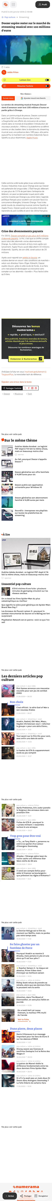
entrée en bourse (30, 257)
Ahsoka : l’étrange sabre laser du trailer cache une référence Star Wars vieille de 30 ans (32, 858)
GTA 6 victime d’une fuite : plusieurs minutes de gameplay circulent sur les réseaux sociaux (30, 590)
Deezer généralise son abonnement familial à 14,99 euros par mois (31, 498)
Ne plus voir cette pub (12, 434)
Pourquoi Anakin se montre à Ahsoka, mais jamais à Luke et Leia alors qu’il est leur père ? (32, 955)
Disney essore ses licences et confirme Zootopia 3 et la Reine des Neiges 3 (33, 1051)
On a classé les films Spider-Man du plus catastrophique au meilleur (21, 599)
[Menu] (13, 4)
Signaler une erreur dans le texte (17, 382)
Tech (30, 393)
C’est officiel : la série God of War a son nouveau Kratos (32, 708)
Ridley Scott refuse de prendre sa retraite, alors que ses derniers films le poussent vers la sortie (33, 985)
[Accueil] (5, 4)
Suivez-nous (8, 98)
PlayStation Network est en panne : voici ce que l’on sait (26, 621)
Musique (19, 393)
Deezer (7, 393)
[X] (18, 1191)
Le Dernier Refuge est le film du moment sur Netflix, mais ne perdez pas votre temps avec (33, 933)
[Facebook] (26, 1191)
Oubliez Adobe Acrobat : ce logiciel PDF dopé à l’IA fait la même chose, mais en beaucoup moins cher (31, 448)
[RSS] (33, 1191)
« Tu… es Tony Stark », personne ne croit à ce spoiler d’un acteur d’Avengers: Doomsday (33, 843)
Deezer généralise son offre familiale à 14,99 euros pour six (32, 473)
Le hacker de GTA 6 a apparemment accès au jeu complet (32, 751)
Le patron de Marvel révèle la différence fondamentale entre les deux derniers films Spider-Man (32, 1065)
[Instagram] (22, 1191)
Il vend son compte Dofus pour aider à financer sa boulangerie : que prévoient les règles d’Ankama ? (33, 873)
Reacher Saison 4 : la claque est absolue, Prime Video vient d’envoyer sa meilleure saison (32, 970)
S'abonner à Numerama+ (23, 358)
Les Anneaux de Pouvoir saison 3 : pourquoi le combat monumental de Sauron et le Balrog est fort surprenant (26, 613)
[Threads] (41, 1191)
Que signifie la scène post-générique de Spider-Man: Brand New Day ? (26, 606)
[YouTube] (10, 1191)
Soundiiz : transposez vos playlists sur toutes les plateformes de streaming (31, 512)
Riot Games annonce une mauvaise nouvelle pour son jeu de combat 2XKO (32, 690)
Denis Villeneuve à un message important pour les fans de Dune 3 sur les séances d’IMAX (33, 1036)
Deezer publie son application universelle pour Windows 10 (29, 486)
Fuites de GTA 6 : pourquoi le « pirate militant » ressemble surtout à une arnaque (30, 824)
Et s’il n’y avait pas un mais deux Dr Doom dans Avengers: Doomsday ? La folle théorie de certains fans (33, 1080)
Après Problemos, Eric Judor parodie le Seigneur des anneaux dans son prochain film (33, 810)
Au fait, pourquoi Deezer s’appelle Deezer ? (31, 460)
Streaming (24, 17)
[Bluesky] (38, 1191)
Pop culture (10, 17)
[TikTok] (14, 1191)
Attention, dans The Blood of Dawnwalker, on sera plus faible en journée (32, 999)
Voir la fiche (23, 1019)
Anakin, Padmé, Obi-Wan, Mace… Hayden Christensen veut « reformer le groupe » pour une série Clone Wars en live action (33, 723)
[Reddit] (30, 1191)
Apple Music (32, 137)
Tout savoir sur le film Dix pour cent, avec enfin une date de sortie (33, 737)
